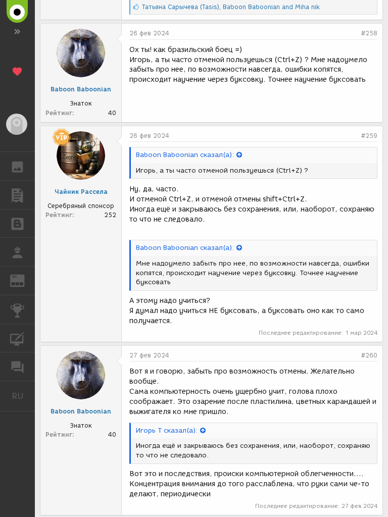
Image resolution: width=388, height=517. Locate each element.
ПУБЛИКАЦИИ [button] (17, 195)
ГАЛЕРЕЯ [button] (17, 166)
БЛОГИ (17, 224)
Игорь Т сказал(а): (167, 430)
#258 (369, 33)
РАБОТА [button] (17, 252)
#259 (369, 135)
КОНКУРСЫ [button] (17, 309)
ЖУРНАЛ (23, 280)
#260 (369, 355)
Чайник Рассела (81, 191)
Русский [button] (23, 396)
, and (231, 7)
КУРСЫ (17, 338)
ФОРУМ (17, 366)
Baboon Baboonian (81, 89)
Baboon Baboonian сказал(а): (185, 155)
